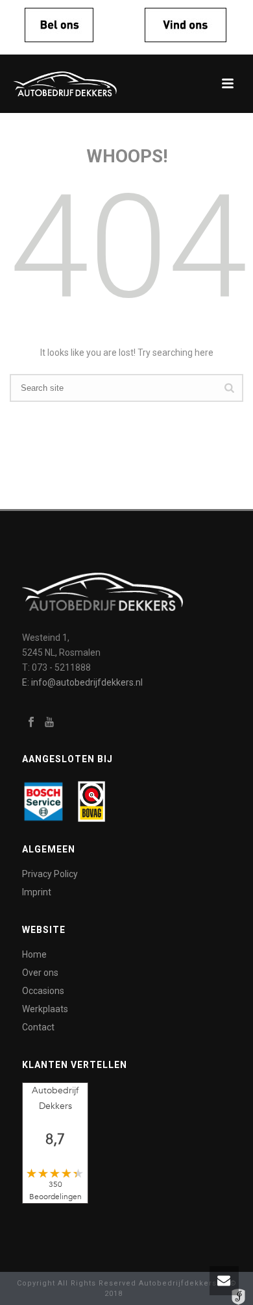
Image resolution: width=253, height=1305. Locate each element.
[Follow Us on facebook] (31, 722)
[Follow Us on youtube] (49, 722)
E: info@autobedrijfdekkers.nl (82, 682)
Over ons (40, 972)
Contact (38, 1027)
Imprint (36, 892)
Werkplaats (45, 1009)
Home (34, 954)
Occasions (43, 991)
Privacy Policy (50, 874)
